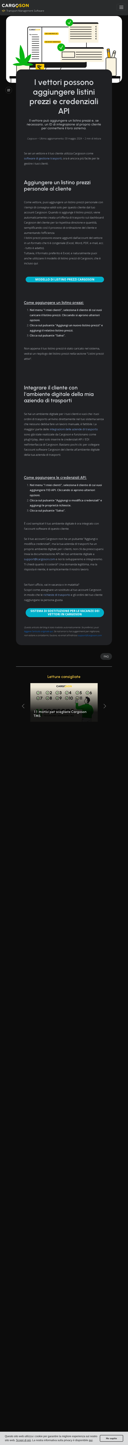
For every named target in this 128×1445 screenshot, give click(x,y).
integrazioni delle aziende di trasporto (74, 429)
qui (90, 1440)
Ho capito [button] (111, 1438)
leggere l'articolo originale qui (38, 631)
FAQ (106, 656)
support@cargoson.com (39, 559)
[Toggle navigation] (121, 7)
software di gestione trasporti (43, 158)
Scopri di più (23, 1440)
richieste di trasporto (56, 595)
